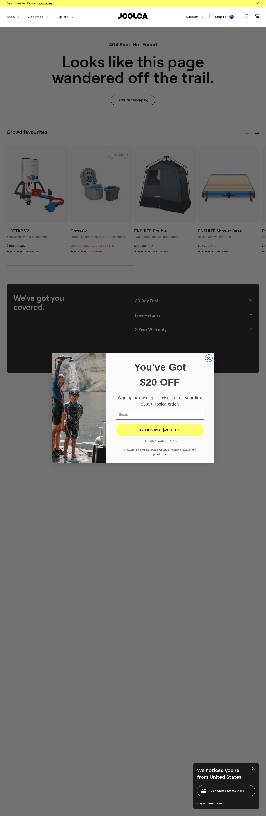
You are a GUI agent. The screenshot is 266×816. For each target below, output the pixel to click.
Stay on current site (209, 803)
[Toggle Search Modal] (247, 17)
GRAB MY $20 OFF (160, 430)
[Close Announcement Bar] (257, 3)
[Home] (133, 16)
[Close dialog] (208, 358)
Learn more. (45, 3)
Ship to (220, 17)
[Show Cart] (256, 17)
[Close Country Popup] (253, 768)
